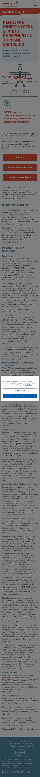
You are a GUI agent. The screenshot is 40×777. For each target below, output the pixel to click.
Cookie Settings (20, 390)
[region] (20, 388)
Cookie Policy (28, 384)
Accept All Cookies (20, 396)
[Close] (36, 378)
